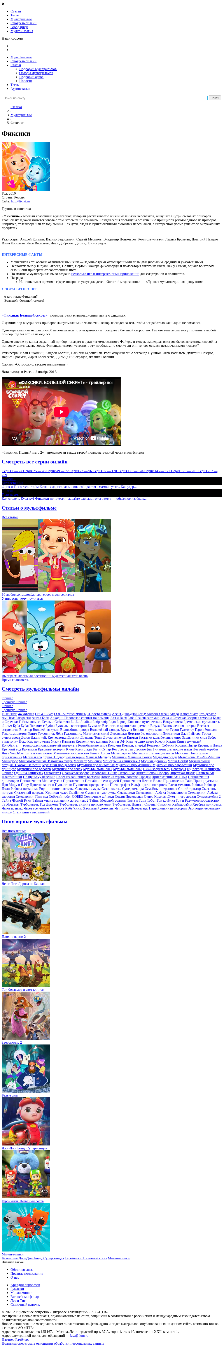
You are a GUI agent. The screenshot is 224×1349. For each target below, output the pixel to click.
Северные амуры (88, 788)
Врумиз (126, 729)
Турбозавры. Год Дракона (39, 804)
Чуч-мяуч (122, 808)
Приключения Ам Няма (169, 777)
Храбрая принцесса (207, 804)
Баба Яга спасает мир (143, 718)
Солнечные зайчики (99, 796)
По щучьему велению (39, 777)
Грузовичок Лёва (50, 733)
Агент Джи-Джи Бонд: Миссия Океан (140, 714)
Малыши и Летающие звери (153, 753)
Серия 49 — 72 (58, 471)
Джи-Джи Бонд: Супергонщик (41, 1258)
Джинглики (171, 733)
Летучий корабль (205, 749)
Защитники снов (194, 737)
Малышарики (121, 753)
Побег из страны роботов (119, 777)
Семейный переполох (161, 788)
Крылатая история (51, 749)
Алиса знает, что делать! (198, 714)
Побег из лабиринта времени (78, 777)
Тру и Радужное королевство (197, 800)
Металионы (187, 757)
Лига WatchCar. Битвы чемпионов (27, 753)
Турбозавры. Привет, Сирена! (134, 804)
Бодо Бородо (117, 722)
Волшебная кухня (46, 729)
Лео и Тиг (125, 749)
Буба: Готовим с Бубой (38, 726)
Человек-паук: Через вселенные (25, 808)
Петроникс (126, 773)
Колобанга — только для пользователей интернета (39, 745)
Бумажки (94, 726)
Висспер (25, 729)
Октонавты (52, 773)
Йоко (22, 741)
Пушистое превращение (91, 785)
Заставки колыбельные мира (160, 737)
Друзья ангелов (114, 737)
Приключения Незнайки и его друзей (91, 781)
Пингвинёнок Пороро (152, 773)
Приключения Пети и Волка (141, 781)
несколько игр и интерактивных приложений (105, 274)
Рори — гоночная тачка (56, 788)
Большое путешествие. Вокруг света (155, 722)
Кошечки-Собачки (160, 745)
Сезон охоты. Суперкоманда (123, 788)
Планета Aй (205, 773)
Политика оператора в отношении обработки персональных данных (53, 1343)
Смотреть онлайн (23, 61)
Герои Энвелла (206, 729)
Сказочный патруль (25, 1304)
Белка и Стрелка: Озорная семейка (186, 718)
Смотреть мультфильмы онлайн (40, 689)
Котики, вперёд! (134, 745)
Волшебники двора (74, 729)
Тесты (14, 85)
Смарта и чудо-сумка (100, 792)
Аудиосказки (20, 89)
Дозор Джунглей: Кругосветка (43, 737)
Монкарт (80, 761)
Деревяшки (118, 733)
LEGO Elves (44, 714)
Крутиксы (29, 749)
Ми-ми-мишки (119, 1258)
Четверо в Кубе (61, 808)
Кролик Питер (186, 745)
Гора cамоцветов (14, 733)
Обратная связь (21, 1269)
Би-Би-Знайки (81, 722)
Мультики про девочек (59, 765)
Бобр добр (100, 722)
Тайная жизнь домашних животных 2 (60, 800)
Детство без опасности (145, 733)
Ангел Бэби (40, 718)
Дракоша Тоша (91, 737)
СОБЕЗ (77, 796)
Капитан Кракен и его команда (85, 741)
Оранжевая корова (75, 773)
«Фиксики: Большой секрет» (24, 315)
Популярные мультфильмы (35, 821)
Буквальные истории (71, 726)
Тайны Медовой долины (107, 800)
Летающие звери (179, 749)
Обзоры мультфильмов (36, 73)
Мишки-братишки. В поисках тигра (46, 761)
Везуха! (156, 726)
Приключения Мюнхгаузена (41, 781)
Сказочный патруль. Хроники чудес (41, 792)
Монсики (95, 761)
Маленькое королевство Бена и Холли (81, 753)
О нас (14, 1277)
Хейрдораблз (182, 804)
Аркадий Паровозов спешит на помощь (79, 718)
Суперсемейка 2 (209, 796)
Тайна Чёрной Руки (16, 800)
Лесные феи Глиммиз (150, 749)
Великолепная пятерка (179, 726)
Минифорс (10, 761)
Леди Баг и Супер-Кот (100, 749)
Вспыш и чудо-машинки (151, 729)
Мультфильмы (21, 57)
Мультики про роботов (34, 769)
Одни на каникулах (28, 773)
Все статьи (10, 517)
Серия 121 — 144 (131, 471)
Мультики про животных (96, 765)
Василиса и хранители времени (125, 726)
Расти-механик (179, 785)
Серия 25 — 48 (34, 471)
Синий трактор (189, 788)
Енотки (132, 737)
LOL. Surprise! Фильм (70, 714)
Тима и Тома (136, 800)
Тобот (151, 800)
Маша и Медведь (98, 757)
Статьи (15, 65)
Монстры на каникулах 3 (121, 761)
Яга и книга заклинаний (31, 812)
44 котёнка (26, 714)
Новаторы (178, 769)
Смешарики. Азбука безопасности (161, 792)
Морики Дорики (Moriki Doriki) (164, 761)
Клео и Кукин (165, 741)
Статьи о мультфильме (29, 508)
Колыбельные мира (92, 745)
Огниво (7, 773)
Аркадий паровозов (25, 1285)
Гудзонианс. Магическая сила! (86, 733)
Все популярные (14, 831)
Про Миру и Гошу (15, 785)
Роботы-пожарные (24, 788)
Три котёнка (166, 800)
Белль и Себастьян (56, 722)
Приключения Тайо (177, 781)
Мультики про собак (67, 769)
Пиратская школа (182, 773)
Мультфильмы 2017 (97, 769)
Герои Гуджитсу (182, 729)
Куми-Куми (74, 749)
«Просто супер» (99, 714)
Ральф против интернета (149, 785)
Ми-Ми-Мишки (208, 757)
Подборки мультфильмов (38, 69)
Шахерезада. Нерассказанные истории (158, 808)
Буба (16, 726)
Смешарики (126, 792)
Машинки (119, 757)
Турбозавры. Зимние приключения (85, 804)
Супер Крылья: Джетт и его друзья (170, 796)
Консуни (114, 745)
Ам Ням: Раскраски (16, 718)
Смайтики (76, 792)
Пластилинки (12, 777)
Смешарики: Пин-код (32, 796)
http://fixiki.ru (20, 201)
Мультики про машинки (134, 765)
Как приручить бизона (44, 741)
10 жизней (9, 714)
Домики (73, 737)
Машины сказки (140, 757)
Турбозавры (10, 804)
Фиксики (164, 804)
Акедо (174, 714)
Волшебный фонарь (105, 729)
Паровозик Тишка (103, 773)
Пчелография (120, 785)
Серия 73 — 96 (81, 471)
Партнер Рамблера (15, 1339)
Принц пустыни (205, 781)
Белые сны (10, 1258)
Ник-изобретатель (156, 769)
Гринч (32, 733)
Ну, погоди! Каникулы (203, 769)
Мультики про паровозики (172, 765)
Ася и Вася (118, 718)
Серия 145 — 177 (157, 471)
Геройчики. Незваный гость (86, 1258)
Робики (197, 785)
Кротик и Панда (210, 745)
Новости (25, 81)
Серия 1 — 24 (12, 471)
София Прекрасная (129, 796)
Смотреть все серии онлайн (35, 462)
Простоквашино (42, 785)
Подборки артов (31, 77)
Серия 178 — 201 (184, 471)
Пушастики (63, 785)
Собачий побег (60, 796)
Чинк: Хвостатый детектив (93, 808)
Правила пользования (26, 1273)
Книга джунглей (189, 741)
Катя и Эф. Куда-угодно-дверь (131, 741)
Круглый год (11, 749)
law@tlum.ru (79, 1335)
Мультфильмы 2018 (127, 769)
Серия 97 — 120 (105, 471)
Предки (145, 777)
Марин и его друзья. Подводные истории (54, 757)
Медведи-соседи (165, 757)
